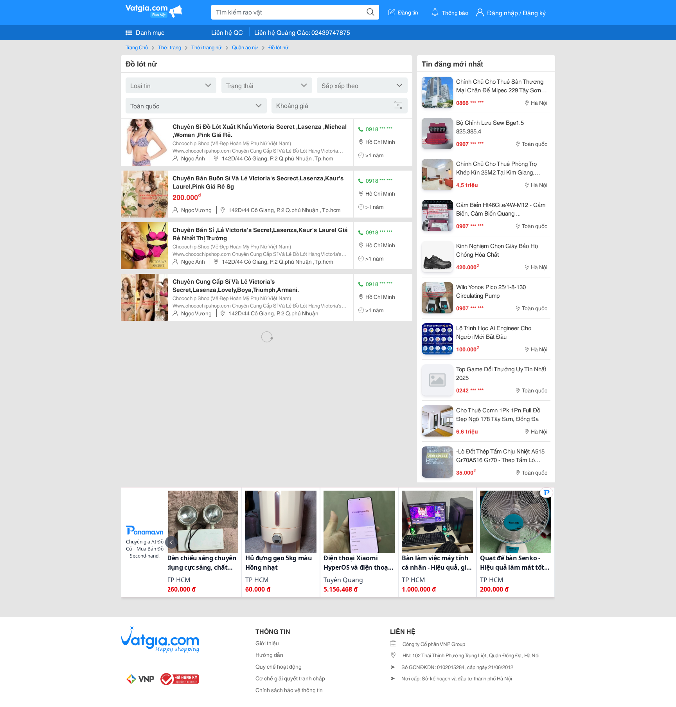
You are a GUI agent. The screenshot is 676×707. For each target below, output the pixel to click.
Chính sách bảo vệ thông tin (289, 690)
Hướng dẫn (269, 654)
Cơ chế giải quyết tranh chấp (290, 678)
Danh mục (149, 31)
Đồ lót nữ (278, 46)
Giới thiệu (267, 643)
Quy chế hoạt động (278, 666)
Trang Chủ (137, 46)
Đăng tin (408, 12)
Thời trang (169, 46)
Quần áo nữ (245, 46)
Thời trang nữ (206, 46)
